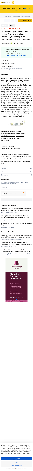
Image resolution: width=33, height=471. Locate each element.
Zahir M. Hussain (18, 43)
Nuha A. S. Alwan (6, 43)
